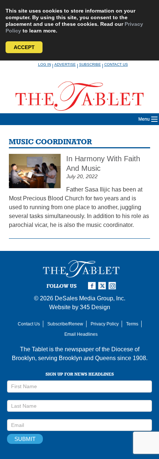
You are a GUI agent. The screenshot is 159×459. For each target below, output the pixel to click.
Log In (44, 64)
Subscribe (90, 64)
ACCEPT (24, 47)
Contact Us (116, 64)
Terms (132, 324)
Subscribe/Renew (65, 324)
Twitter (103, 285)
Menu (144, 119)
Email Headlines (81, 334)
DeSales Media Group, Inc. (90, 298)
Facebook (93, 285)
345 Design (95, 307)
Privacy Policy (105, 324)
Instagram (113, 285)
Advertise (65, 64)
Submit (24, 439)
